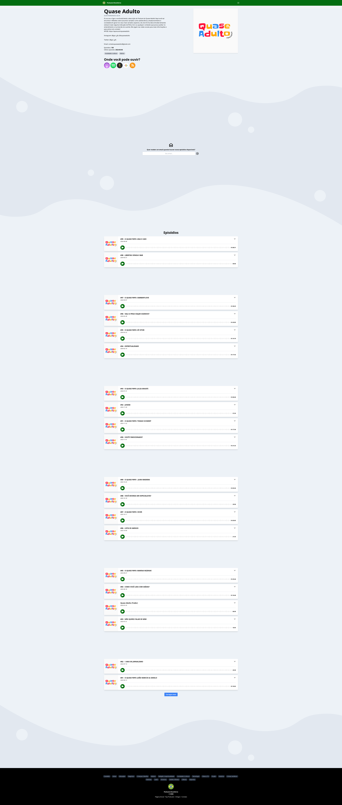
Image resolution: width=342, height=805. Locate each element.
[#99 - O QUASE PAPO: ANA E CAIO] (111, 243)
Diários (122, 53)
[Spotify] (113, 65)
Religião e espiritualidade (166, 776)
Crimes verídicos (232, 776)
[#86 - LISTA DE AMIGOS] (111, 532)
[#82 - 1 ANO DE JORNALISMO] (111, 666)
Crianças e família (142, 776)
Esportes (192, 779)
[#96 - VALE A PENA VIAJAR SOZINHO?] (111, 318)
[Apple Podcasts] (107, 65)
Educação (122, 776)
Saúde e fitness (174, 779)
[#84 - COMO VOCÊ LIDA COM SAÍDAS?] (111, 591)
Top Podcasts (169, 797)
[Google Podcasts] (126, 65)
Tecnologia (196, 776)
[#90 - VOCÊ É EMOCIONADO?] (111, 441)
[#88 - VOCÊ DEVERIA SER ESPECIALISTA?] (111, 500)
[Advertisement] (171, 281)
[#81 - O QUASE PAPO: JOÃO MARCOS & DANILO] (111, 682)
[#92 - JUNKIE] (111, 409)
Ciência (184, 779)
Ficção (214, 776)
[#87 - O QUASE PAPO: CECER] (111, 516)
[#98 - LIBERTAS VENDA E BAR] (111, 260)
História (221, 776)
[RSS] (132, 65)
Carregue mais (171, 694)
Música (153, 776)
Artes (114, 776)
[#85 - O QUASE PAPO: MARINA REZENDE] (111, 575)
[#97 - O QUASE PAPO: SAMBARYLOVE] (111, 302)
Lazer (156, 779)
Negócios (131, 776)
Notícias (148, 779)
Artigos (177, 797)
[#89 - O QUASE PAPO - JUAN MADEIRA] (111, 484)
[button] (238, 3)
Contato (184, 797)
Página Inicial (159, 797)
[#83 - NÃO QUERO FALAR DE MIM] (111, 623)
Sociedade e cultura (111, 53)
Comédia (107, 776)
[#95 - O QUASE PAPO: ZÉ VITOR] (111, 334)
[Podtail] (119, 65)
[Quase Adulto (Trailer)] (111, 607)
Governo (163, 779)
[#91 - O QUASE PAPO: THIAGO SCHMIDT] (111, 425)
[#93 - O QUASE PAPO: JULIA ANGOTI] (111, 393)
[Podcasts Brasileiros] (171, 786)
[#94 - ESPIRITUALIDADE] (111, 351)
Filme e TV (205, 776)
